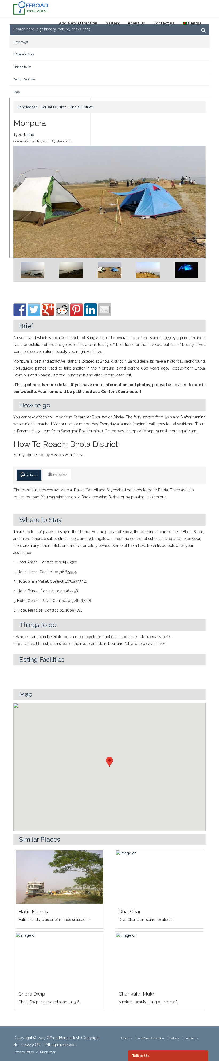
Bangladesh (27, 107)
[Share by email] (104, 309)
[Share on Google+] (48, 309)
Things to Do (22, 67)
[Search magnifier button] (203, 30)
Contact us (164, 23)
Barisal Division (54, 107)
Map (16, 92)
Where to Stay (23, 54)
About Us (136, 23)
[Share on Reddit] (62, 309)
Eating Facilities (24, 79)
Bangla (194, 23)
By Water (59, 475)
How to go (20, 42)
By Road (31, 475)
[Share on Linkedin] (90, 309)
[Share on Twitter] (34, 309)
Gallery (112, 23)
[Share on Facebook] (19, 309)
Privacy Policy (24, 1052)
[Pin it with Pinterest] (76, 309)
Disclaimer (47, 1052)
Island (29, 135)
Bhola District (81, 107)
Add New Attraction (78, 23)
